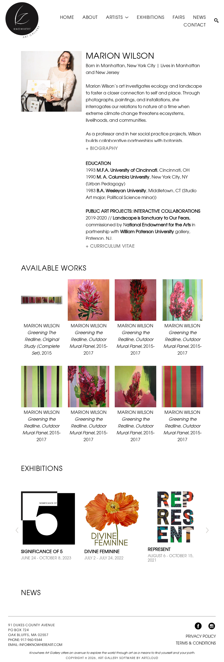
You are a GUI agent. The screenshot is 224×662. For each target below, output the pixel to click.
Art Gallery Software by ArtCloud (128, 658)
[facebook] (198, 626)
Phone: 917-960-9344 (25, 639)
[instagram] (212, 626)
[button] (117, 16)
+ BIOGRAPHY (102, 148)
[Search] (216, 20)
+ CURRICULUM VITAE (110, 245)
